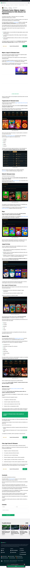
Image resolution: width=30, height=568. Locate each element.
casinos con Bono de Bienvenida (16, 388)
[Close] (24, 564)
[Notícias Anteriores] (26, 523)
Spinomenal (4, 170)
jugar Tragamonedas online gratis (21, 102)
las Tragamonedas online (10, 135)
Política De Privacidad (6, 560)
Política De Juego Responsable (13, 560)
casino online (16, 22)
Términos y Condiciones (20, 560)
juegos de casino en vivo (19, 338)
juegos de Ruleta (16, 180)
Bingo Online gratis (24, 216)
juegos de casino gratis (11, 61)
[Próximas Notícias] (27, 523)
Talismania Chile (12, 478)
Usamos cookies (9, 564)
